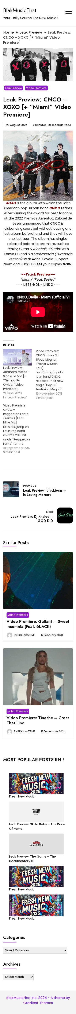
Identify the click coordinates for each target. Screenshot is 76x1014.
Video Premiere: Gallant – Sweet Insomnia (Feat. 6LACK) (38, 623)
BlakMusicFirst (19, 10)
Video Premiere (36, 88)
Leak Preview (13, 88)
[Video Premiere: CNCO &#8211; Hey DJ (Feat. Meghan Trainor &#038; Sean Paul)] (52, 374)
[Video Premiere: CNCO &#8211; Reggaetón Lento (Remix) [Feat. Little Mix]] (19, 428)
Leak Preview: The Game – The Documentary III (32, 858)
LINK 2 (48, 284)
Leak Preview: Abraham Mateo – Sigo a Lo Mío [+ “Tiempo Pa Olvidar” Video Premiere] (16, 378)
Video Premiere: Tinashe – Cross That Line (38, 720)
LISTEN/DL (31, 284)
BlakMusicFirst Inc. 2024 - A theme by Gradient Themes (38, 1000)
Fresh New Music (21, 796)
